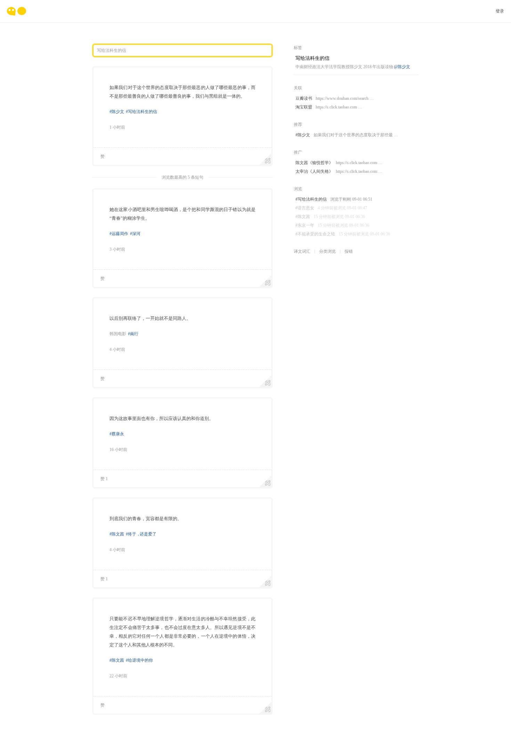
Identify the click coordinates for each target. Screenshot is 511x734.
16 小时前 (118, 449)
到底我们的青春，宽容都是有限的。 (146, 518)
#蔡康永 (117, 433)
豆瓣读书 (334, 98)
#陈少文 (117, 111)
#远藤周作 (119, 233)
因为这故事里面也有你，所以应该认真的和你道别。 (161, 418)
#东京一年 (332, 225)
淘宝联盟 (328, 107)
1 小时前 (117, 127)
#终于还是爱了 (141, 534)
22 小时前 (118, 675)
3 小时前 (117, 249)
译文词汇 (302, 251)
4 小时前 (117, 349)
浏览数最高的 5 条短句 (182, 177)
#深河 (135, 233)
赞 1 (104, 478)
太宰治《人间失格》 (338, 171)
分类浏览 (327, 251)
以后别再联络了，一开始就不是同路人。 (150, 318)
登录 (500, 11)
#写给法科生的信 (141, 111)
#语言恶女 (331, 207)
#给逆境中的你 (139, 660)
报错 (348, 251)
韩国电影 (118, 333)
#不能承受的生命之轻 (342, 234)
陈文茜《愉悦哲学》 (338, 162)
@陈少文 (402, 66)
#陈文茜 (117, 534)
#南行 (133, 333)
